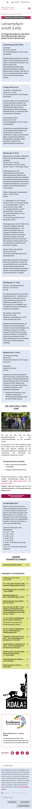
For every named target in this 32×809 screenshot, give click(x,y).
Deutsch (27, 2)
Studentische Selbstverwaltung (15, 17)
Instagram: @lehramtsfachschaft (16, 470)
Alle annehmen (25, 802)
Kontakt (17, 2)
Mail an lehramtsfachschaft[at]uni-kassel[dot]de (16, 466)
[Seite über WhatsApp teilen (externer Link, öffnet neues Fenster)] (17, 754)
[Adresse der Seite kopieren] (27, 754)
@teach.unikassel (6, 483)
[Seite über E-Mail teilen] (12, 754)
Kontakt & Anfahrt (8, 765)
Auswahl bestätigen (23, 806)
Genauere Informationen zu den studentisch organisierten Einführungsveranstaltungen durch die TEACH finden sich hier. (17, 396)
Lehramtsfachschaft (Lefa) (15, 14)
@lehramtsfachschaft (20, 481)
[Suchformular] (7, 2)
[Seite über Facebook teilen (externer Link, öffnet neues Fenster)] (22, 754)
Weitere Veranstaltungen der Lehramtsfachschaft (16, 496)
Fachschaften (4, 14)
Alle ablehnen (12, 802)
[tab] (16, 565)
